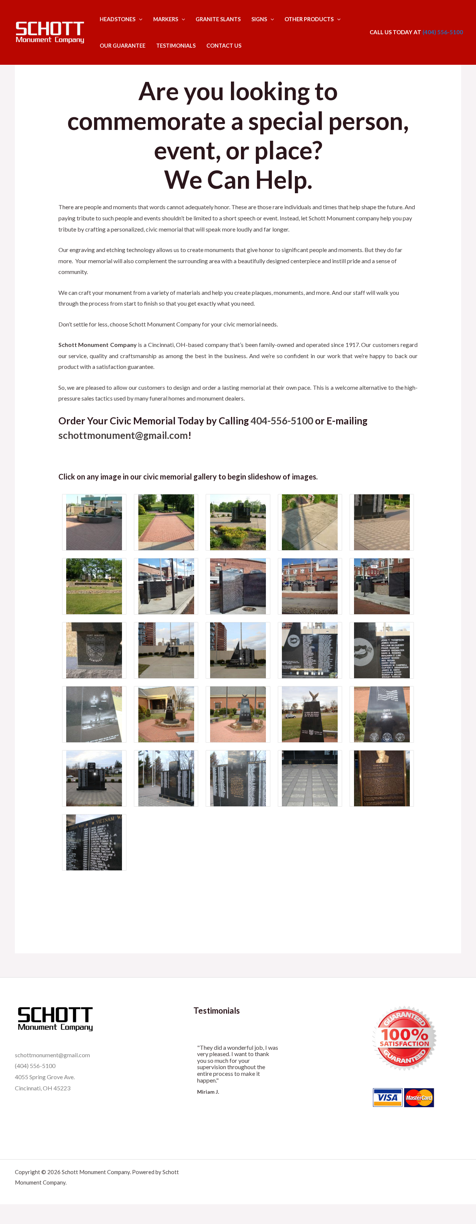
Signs (259, 19)
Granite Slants (218, 19)
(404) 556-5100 (442, 32)
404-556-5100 (282, 421)
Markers (165, 19)
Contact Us (223, 45)
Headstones (117, 19)
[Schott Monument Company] (50, 31)
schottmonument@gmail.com (123, 435)
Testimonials (176, 45)
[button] (138, 19)
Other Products (309, 19)
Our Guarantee (122, 45)
